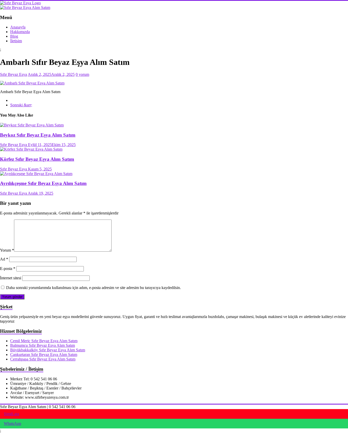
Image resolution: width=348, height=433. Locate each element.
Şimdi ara (11, 414)
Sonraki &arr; (21, 105)
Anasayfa (17, 27)
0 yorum (82, 74)
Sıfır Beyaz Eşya (13, 74)
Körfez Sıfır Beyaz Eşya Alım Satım (37, 159)
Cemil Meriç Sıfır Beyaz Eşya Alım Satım (43, 341)
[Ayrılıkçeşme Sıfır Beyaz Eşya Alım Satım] (36, 173)
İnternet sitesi (10, 278)
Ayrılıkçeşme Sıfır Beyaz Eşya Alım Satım (43, 183)
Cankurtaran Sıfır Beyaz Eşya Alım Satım (43, 354)
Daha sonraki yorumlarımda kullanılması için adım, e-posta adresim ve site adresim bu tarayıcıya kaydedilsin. (93, 287)
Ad (4, 259)
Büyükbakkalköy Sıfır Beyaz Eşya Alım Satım (47, 350)
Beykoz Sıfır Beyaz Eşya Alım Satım (37, 135)
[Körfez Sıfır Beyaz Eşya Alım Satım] (31, 149)
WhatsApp (12, 423)
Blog (14, 36)
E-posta (7, 268)
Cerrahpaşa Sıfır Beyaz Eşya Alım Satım (42, 359)
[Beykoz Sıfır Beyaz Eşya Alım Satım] (32, 125)
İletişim (16, 41)
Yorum (7, 250)
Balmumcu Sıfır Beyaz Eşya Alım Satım (42, 345)
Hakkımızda (20, 32)
